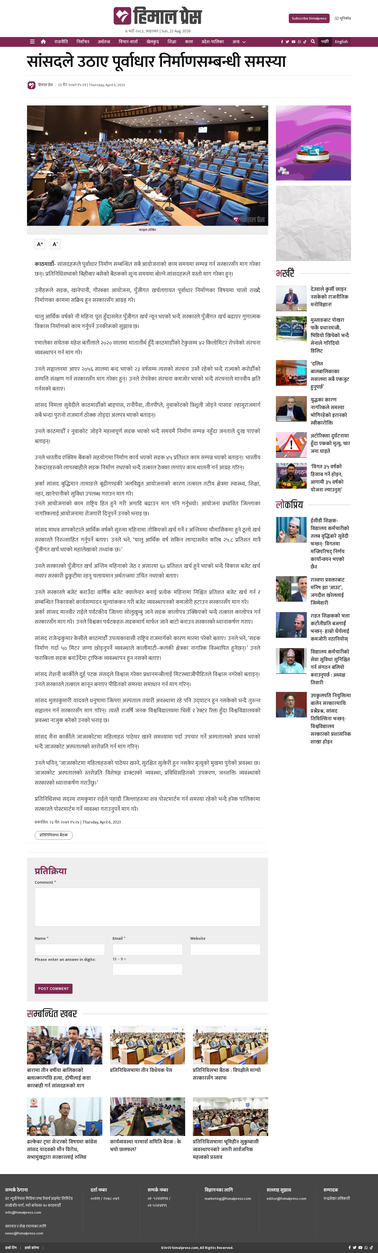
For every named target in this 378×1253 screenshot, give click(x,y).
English (341, 41)
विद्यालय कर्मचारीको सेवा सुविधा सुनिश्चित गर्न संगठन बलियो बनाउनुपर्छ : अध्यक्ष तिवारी (330, 667)
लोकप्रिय (289, 505)
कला (189, 42)
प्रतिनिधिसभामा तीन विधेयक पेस (141, 1070)
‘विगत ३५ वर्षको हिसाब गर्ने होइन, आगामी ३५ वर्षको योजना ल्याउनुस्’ (327, 478)
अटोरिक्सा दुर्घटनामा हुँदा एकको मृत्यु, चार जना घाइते (330, 444)
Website (197, 938)
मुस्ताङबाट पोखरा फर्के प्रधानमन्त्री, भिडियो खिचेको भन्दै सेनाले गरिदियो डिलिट (330, 335)
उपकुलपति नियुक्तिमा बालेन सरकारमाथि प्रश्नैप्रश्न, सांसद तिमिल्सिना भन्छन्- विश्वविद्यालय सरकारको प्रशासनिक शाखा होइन (331, 718)
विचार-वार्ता (128, 42)
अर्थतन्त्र (104, 42)
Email (119, 938)
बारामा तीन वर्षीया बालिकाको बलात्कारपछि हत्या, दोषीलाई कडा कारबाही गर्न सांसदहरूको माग (59, 1078)
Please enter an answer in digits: (65, 959)
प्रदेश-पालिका (213, 42)
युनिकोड (345, 18)
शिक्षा (172, 42)
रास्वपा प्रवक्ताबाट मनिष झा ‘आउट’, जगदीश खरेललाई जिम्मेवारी (328, 591)
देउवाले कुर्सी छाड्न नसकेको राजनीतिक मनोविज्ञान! (329, 297)
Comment (45, 882)
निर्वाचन (83, 42)
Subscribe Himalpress (309, 18)
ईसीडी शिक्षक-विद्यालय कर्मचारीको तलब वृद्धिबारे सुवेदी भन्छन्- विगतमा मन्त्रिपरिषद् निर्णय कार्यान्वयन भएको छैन (330, 543)
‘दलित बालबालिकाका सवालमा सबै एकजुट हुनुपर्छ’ (330, 375)
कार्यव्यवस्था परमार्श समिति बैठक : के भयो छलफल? (145, 1146)
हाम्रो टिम (11, 1248)
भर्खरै (325, 41)
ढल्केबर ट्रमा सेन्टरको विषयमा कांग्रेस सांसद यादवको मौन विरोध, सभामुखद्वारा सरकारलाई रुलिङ (62, 1150)
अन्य (236, 42)
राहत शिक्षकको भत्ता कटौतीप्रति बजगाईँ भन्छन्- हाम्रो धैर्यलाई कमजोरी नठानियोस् (330, 627)
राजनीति (61, 42)
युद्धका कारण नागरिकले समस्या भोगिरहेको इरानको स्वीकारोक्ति (329, 411)
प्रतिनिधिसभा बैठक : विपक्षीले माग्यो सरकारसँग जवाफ (227, 1074)
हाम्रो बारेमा (32, 1248)
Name (41, 938)
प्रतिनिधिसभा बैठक (54, 835)
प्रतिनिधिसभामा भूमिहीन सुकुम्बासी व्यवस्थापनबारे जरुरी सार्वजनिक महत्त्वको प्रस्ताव (226, 1150)
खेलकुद (153, 42)
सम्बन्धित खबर (52, 1014)
